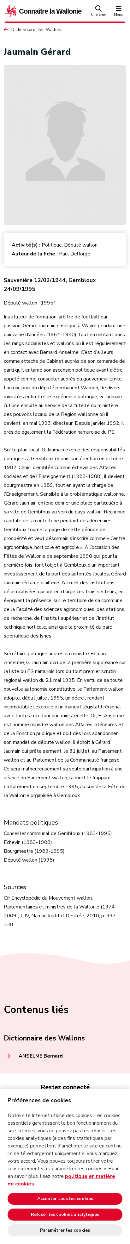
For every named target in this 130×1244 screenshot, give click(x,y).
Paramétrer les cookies (65, 1230)
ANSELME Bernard (41, 1056)
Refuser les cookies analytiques (65, 1214)
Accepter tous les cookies (65, 1199)
